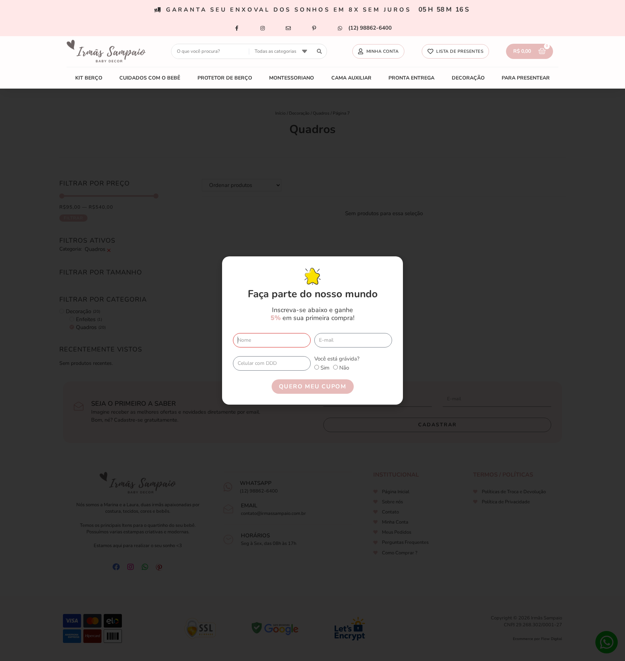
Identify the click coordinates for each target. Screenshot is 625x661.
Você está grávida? (337, 358)
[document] (312, 330)
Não (344, 367)
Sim (324, 367)
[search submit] (319, 51)
